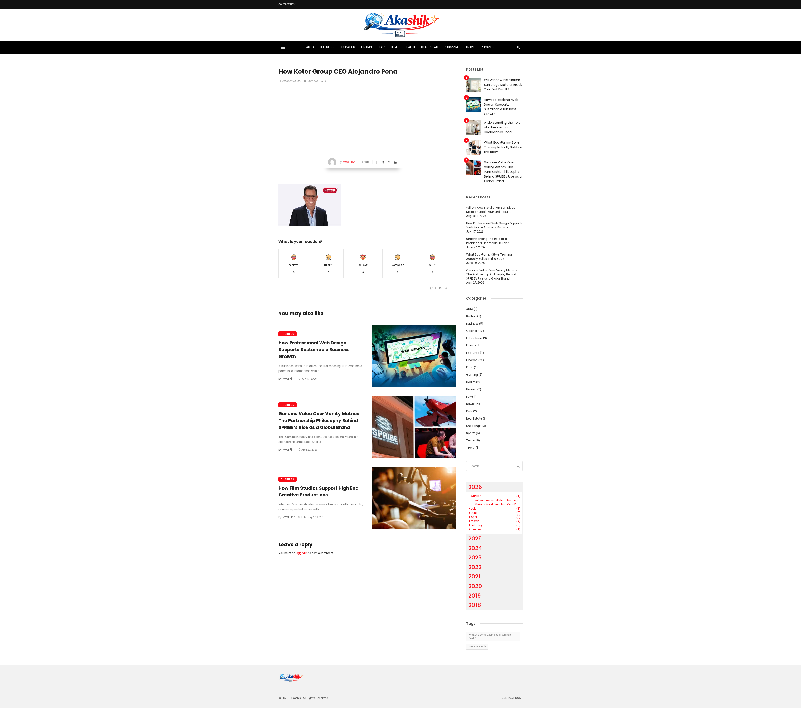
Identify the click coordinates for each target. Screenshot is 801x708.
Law (382, 47)
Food (469, 367)
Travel (471, 47)
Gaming (472, 375)
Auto (310, 47)
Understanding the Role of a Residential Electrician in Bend (502, 127)
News (470, 404)
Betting (471, 316)
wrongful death (477, 646)
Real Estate (430, 47)
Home (394, 47)
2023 (475, 557)
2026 (475, 487)
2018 (474, 605)
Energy (471, 345)
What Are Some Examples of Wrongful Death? (490, 636)
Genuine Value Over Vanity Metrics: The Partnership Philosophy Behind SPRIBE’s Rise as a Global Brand (319, 421)
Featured (472, 353)
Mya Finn (349, 162)
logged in (302, 553)
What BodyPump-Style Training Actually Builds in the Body (503, 147)
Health (410, 47)
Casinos (472, 331)
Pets (469, 411)
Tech (470, 440)
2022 (474, 567)
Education (347, 47)
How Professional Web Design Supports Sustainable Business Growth (314, 350)
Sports (488, 47)
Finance (367, 47)
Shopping (452, 47)
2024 (475, 548)
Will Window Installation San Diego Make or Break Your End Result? (503, 84)
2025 (475, 538)
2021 (474, 576)
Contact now (287, 4)
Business (327, 47)
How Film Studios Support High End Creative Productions (318, 491)
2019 (474, 596)
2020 (475, 586)
